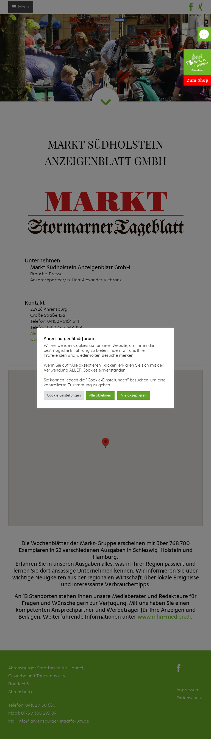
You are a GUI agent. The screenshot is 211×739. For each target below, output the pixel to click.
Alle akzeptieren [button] (134, 395)
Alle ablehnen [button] (100, 395)
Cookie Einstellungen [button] (64, 395)
